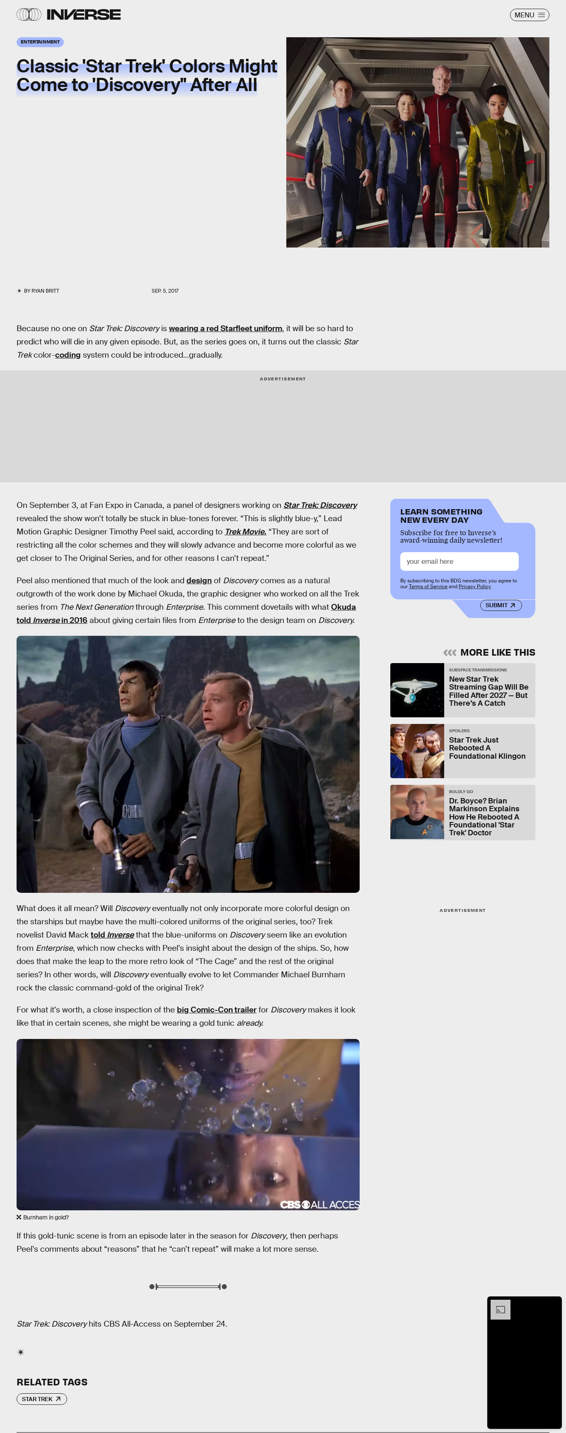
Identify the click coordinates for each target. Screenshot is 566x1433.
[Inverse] (84, 14)
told (112, 935)
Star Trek (37, 1399)
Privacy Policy (475, 587)
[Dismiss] (552, 1304)
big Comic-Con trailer (216, 1010)
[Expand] (496, 1304)
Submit (497, 605)
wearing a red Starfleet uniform (225, 328)
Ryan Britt (45, 291)
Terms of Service (428, 587)
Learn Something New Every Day (441, 515)
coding (68, 355)
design (199, 580)
